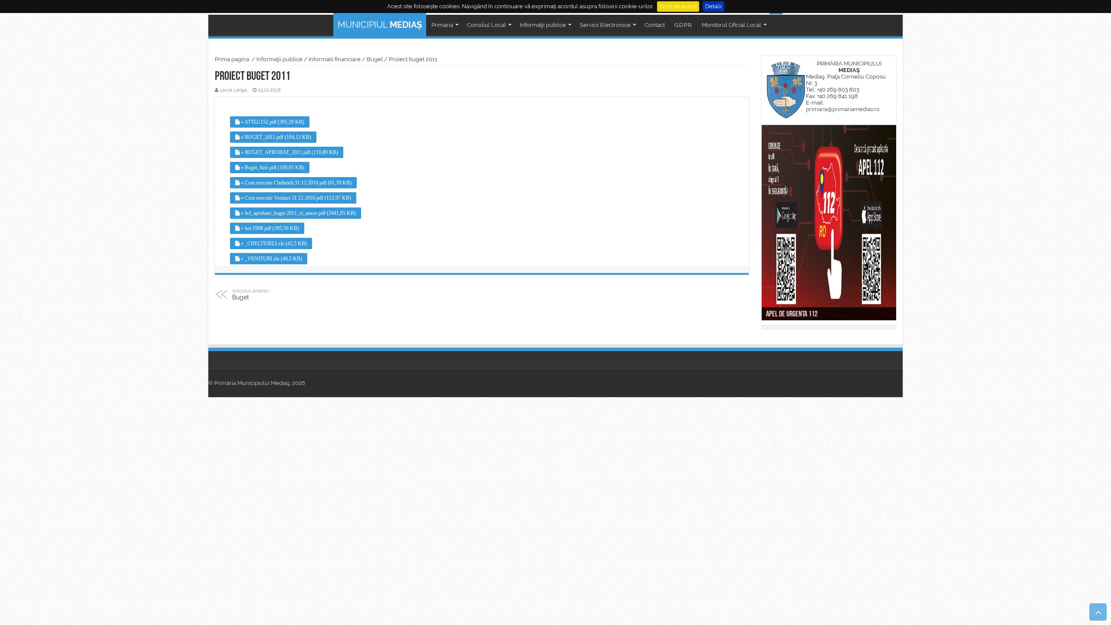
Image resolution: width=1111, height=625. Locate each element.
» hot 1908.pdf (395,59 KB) (269, 228)
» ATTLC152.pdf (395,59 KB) (272, 122)
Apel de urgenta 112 (792, 315)
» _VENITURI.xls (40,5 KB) (271, 259)
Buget (375, 59)
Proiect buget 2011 (413, 59)
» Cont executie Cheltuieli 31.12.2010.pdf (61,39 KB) (296, 183)
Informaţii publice (279, 59)
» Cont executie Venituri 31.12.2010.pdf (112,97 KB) (295, 198)
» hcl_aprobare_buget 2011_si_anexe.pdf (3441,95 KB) (298, 213)
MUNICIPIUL (380, 25)
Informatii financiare (335, 59)
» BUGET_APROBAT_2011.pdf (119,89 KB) (289, 152)
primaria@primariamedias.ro (843, 109)
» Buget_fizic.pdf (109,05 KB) (272, 167)
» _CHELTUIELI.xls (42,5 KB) (273, 243)
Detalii (713, 6)
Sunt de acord (678, 6)
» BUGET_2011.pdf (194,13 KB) (275, 137)
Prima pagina (232, 59)
